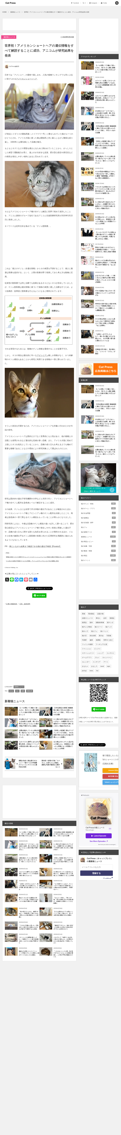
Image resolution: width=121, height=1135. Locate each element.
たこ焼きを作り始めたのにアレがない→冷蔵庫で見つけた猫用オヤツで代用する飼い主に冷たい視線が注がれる (63, 722)
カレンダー (86, 662)
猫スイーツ (98, 627)
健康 (23, 691)
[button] (111, 3)
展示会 (101, 635)
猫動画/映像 (100, 622)
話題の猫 (100, 614)
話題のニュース (87, 618)
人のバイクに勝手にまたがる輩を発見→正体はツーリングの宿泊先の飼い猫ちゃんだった (29, 745)
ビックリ (97, 649)
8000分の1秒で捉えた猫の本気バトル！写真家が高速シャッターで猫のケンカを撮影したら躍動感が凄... (105, 307)
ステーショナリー (88, 653)
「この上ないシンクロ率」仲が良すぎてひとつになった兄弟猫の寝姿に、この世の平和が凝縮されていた (63, 953)
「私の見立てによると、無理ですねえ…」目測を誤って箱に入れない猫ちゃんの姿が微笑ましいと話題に (28, 914)
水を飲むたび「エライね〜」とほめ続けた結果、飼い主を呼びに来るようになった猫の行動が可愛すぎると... (28, 846)
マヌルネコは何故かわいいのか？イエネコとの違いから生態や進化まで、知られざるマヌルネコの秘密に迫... (105, 190)
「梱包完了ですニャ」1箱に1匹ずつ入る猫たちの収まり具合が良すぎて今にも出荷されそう (63, 927)
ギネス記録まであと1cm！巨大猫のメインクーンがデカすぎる (105, 293)
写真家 (84, 640)
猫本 (91, 622)
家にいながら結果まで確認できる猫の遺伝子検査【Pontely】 (35, 546)
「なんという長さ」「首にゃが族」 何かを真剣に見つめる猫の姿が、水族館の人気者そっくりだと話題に (63, 900)
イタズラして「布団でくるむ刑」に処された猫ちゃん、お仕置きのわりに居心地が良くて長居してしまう (63, 940)
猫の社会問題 (98, 513)
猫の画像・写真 (98, 546)
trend (102, 666)
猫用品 (84, 622)
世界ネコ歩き (108, 640)
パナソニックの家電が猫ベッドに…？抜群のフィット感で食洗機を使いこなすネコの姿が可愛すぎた (28, 940)
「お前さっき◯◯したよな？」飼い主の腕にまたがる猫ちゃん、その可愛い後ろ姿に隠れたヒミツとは (28, 886)
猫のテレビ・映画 (98, 504)
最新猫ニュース (9, 37)
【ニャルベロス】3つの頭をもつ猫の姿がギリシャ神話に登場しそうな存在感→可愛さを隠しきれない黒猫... (105, 235)
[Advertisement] (45, 23)
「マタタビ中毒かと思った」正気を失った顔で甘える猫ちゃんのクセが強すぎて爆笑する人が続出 (28, 927)
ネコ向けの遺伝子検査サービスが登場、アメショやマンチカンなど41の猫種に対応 (32, 561)
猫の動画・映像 (98, 551)
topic (17, 691)
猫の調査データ (98, 532)
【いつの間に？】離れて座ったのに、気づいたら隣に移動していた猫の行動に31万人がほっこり (29, 711)
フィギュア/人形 (101, 644)
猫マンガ (110, 622)
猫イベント (104, 631)
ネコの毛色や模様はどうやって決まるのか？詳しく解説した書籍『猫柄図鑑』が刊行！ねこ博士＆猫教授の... (105, 175)
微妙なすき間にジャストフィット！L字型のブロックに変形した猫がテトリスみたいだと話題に (29, 953)
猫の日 (84, 635)
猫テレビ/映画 (87, 627)
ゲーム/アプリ (87, 657)
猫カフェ (98, 527)
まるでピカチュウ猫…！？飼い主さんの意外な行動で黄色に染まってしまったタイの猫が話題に (105, 279)
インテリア (96, 662)
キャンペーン (107, 657)
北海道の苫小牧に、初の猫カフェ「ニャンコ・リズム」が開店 (105, 351)
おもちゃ (85, 666)
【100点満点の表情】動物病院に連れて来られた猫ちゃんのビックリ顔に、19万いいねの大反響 (64, 711)
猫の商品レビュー (98, 541)
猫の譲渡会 (98, 518)
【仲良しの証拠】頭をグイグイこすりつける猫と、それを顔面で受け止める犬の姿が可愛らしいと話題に (63, 734)
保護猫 (98, 640)
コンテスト (110, 653)
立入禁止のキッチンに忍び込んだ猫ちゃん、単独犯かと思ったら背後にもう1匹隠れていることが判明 (63, 745)
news (91, 671)
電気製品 (91, 614)
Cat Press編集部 (14, 66)
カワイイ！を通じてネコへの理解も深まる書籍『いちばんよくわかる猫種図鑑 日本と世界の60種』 (105, 84)
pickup (11, 691)
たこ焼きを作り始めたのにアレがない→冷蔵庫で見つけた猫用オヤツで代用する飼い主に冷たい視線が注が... (63, 846)
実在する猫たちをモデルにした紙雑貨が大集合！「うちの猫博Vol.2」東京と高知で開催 (105, 250)
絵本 (105, 618)
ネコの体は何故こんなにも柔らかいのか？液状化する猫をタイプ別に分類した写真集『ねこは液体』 (105, 322)
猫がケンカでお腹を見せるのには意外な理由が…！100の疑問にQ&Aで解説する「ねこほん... (105, 264)
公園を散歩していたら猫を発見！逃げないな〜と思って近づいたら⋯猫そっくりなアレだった (29, 734)
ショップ (100, 653)
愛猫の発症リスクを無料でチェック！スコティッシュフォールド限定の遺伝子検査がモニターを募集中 (38, 557)
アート (106, 662)
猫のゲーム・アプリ (98, 508)
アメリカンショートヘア (26, 79)
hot (97, 671)
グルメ (97, 657)
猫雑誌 (112, 618)
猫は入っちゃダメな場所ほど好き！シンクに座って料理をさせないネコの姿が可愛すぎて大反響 (28, 899)
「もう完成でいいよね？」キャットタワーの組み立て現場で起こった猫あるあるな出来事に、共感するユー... (63, 886)
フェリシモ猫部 (87, 644)
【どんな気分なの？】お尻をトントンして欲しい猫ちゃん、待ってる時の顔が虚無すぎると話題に (63, 913)
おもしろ (94, 666)
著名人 (98, 618)
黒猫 (83, 614)
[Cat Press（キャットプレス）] (10, 3)
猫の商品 (98, 555)
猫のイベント (98, 560)
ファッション (86, 649)
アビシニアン (42, 355)
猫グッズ (109, 627)
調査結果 (29, 691)
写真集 (109, 635)
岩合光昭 (93, 635)
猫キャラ (85, 631)
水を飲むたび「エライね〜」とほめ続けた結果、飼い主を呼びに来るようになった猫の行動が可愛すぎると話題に (29, 722)
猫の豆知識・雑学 (98, 522)
